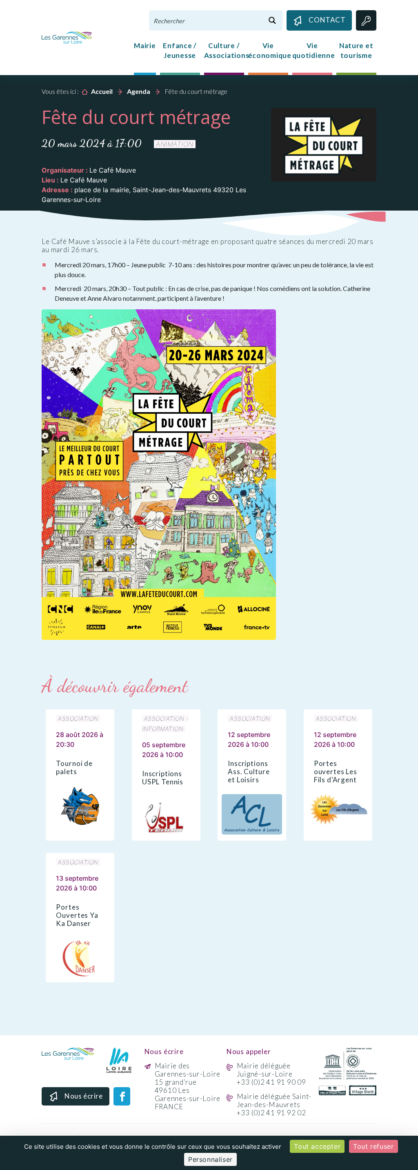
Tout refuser (373, 1146)
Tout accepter (317, 1146)
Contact (327, 20)
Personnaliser (210, 1159)
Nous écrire (83, 1096)
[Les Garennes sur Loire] (67, 37)
